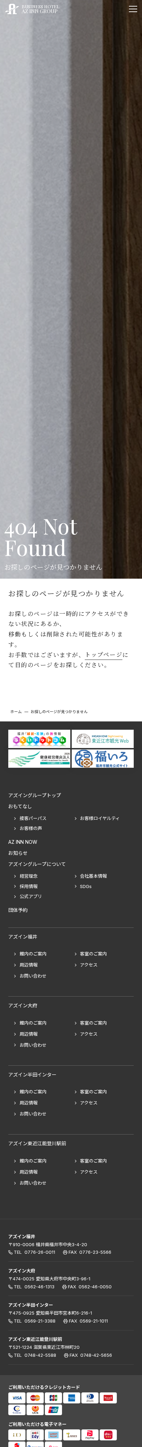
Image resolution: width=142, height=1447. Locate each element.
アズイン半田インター (30, 1305)
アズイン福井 (21, 1236)
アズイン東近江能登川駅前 (35, 1339)
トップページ (103, 655)
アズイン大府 (21, 1270)
